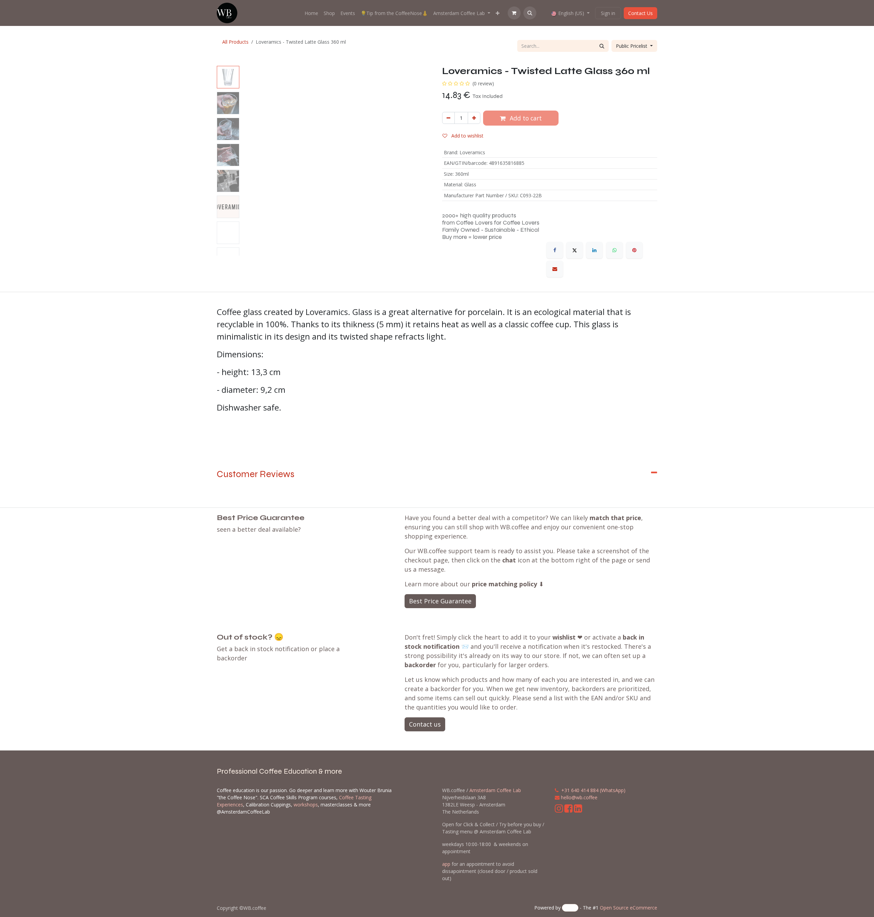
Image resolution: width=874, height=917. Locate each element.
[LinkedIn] (594, 250)
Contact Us (640, 13)
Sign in (608, 13)
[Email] (555, 269)
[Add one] (474, 118)
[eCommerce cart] (514, 12)
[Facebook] (555, 250)
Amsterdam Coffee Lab (495, 790)
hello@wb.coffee (579, 797)
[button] (529, 12)
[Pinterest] (634, 250)
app (446, 864)
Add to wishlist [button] (466, 135)
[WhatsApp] (614, 250)
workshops (306, 804)
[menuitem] (311, 13)
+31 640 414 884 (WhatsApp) (593, 790)
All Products (235, 42)
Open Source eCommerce (628, 907)
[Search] (602, 46)
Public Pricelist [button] (632, 46)
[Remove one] (448, 118)
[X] (574, 250)
